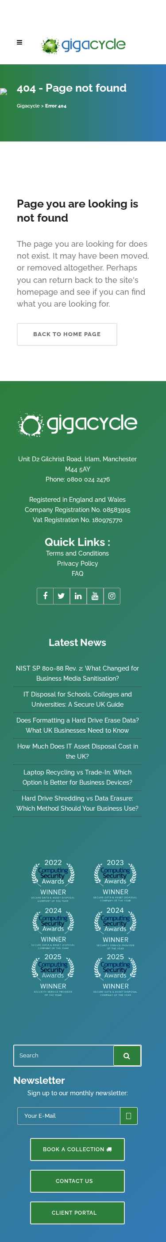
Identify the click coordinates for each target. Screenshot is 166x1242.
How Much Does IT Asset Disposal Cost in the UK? (77, 751)
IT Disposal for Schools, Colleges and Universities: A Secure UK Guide (77, 699)
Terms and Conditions (77, 553)
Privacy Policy (77, 563)
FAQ (77, 573)
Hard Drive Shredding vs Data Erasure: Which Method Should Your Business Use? (77, 803)
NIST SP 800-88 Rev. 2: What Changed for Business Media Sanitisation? (77, 673)
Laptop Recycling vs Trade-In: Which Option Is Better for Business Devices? (77, 777)
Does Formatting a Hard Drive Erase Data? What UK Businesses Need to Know (77, 725)
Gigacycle (28, 106)
